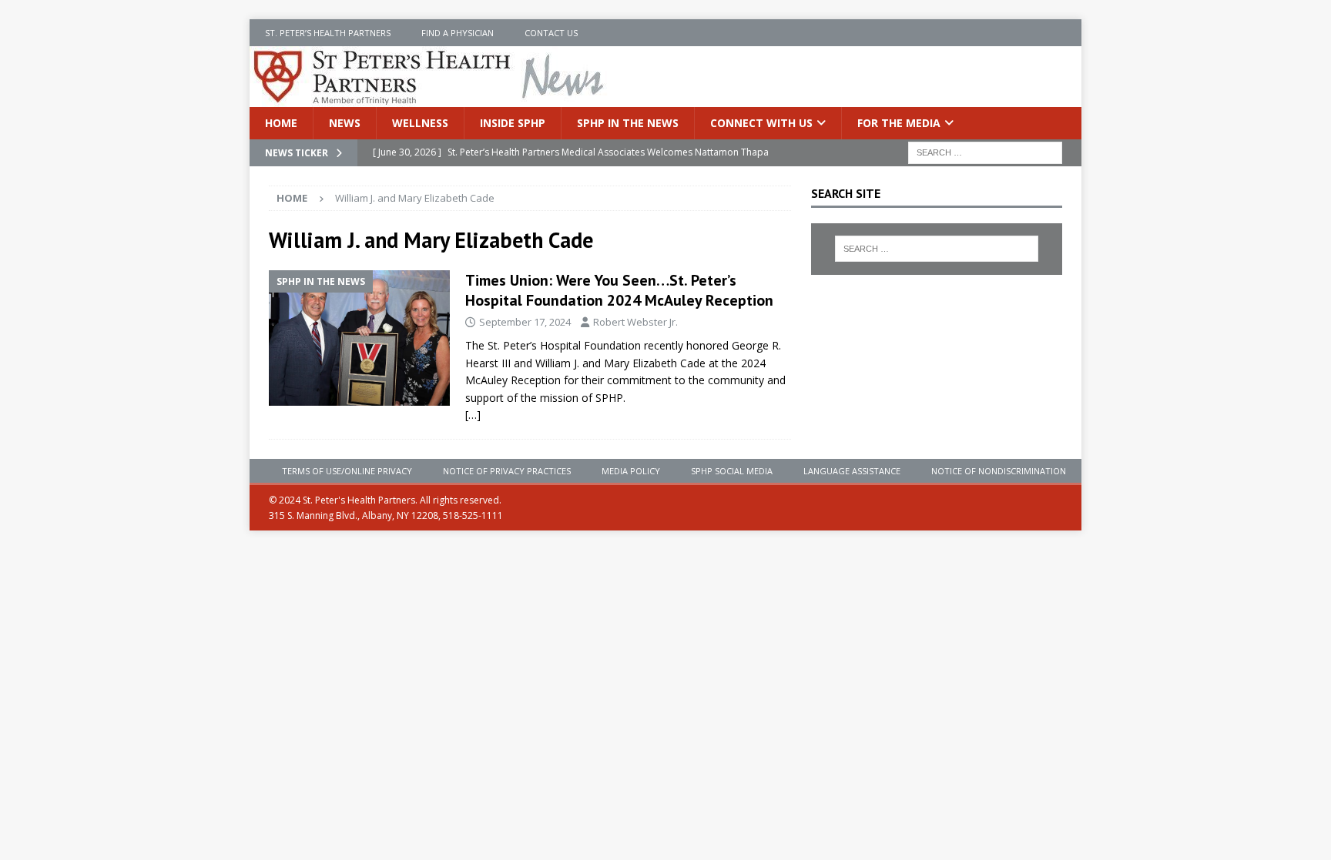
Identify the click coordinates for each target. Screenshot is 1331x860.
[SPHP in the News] (359, 338)
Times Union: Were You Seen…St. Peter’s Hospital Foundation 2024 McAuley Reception (619, 290)
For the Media (898, 122)
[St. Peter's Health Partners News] (430, 98)
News (344, 122)
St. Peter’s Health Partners (328, 32)
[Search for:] (985, 152)
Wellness (420, 122)
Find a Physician (457, 32)
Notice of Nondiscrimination (998, 471)
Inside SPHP (512, 122)
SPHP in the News (628, 122)
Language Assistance (851, 471)
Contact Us (551, 32)
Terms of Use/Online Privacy (347, 471)
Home (281, 122)
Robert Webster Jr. (635, 322)
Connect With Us (761, 122)
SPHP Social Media (732, 471)
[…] (473, 414)
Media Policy (631, 471)
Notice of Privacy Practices (507, 471)
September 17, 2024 (525, 322)
